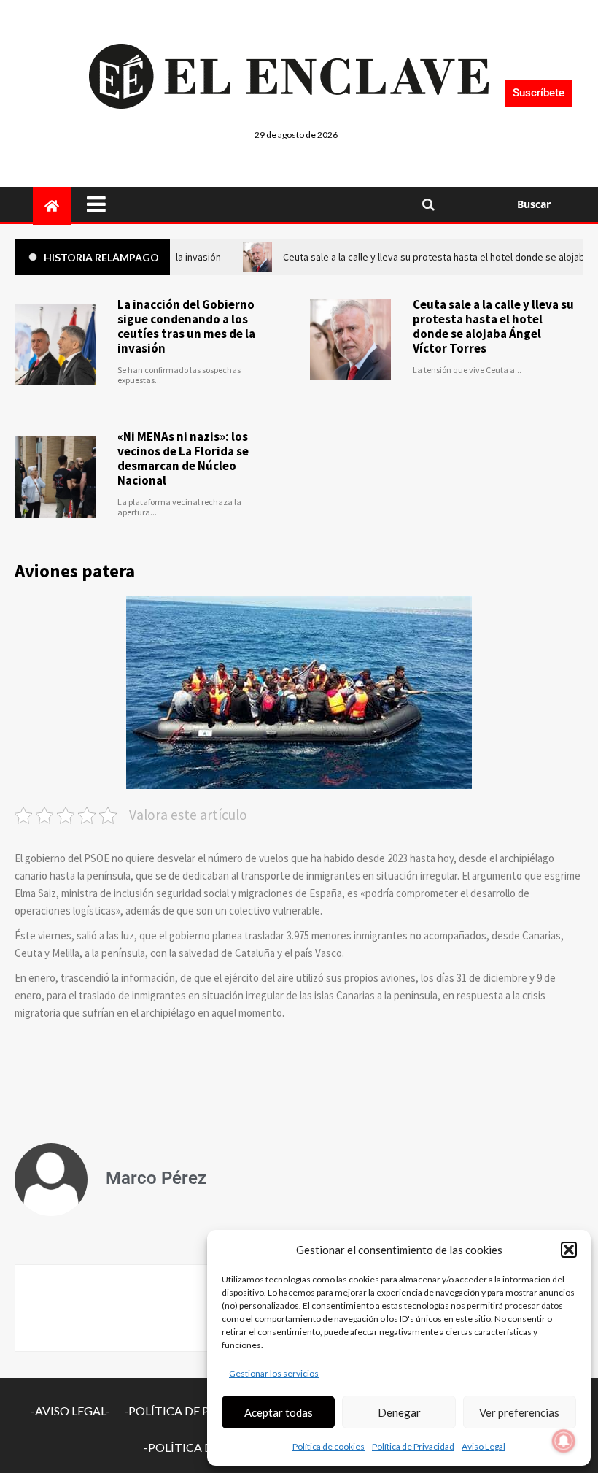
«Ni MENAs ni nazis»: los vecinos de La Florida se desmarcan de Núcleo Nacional (183, 458)
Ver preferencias (519, 1412)
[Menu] (244, 204)
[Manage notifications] (563, 1441)
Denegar (399, 1412)
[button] (569, 1249)
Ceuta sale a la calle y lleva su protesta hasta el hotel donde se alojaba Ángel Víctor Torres (493, 326)
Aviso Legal (483, 1446)
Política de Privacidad (413, 1446)
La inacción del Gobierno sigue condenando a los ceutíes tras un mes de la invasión (186, 326)
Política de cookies (328, 1446)
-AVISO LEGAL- (70, 1411)
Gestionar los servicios (274, 1373)
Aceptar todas (278, 1412)
